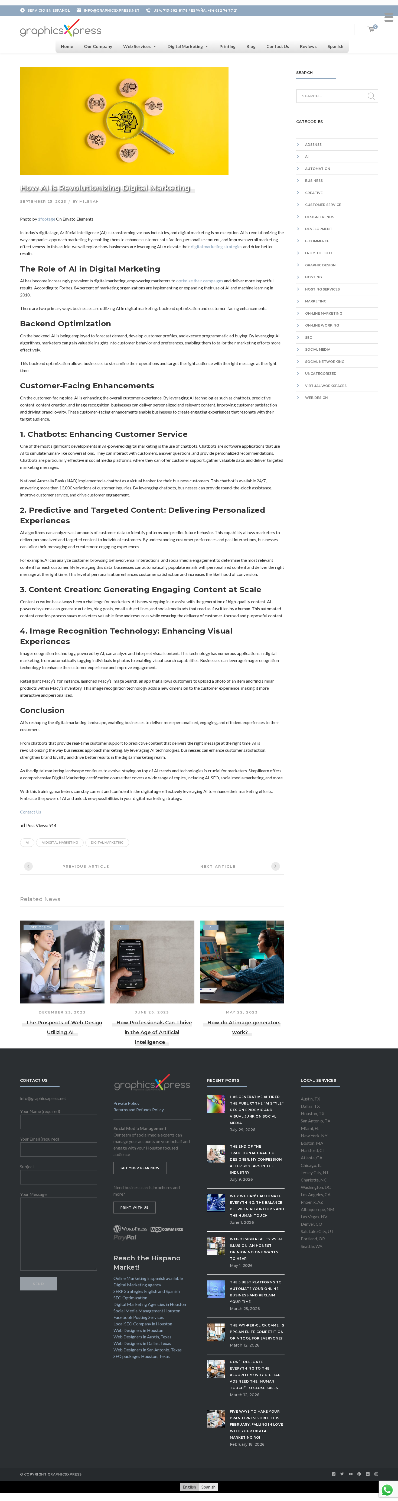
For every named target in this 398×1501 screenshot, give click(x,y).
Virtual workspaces (326, 386)
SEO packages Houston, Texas (141, 1356)
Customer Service (323, 205)
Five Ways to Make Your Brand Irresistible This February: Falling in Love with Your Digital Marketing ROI (256, 1424)
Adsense (313, 145)
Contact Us (277, 46)
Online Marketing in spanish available (148, 1278)
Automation (317, 169)
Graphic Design (320, 265)
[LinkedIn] (368, 1474)
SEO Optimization (130, 1297)
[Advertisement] (337, 468)
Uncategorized (321, 374)
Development (318, 229)
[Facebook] (334, 1474)
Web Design (41, 927)
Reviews (308, 46)
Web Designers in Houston (138, 1330)
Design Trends (319, 217)
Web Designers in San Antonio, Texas (147, 1349)
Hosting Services (322, 289)
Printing (228, 46)
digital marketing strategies (216, 246)
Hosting (313, 277)
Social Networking (324, 362)
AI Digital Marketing (60, 842)
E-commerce (317, 241)
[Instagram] (376, 1474)
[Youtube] (351, 1474)
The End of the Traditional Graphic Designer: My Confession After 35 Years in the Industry (256, 1159)
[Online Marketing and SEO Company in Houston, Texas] (60, 27)
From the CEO (318, 253)
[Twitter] (342, 1474)
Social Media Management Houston (146, 1310)
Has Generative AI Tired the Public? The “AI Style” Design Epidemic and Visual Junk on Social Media (256, 1110)
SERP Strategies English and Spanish (146, 1291)
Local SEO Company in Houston (142, 1323)
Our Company (98, 46)
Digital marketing (107, 842)
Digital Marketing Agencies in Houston (149, 1304)
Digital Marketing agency (137, 1284)
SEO (308, 337)
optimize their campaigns (199, 280)
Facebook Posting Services (138, 1317)
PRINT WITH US (134, 1207)
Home (67, 46)
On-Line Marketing (323, 313)
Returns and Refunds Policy (138, 1109)
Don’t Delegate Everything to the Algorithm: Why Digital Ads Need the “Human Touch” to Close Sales (255, 1375)
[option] (62, 979)
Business (314, 181)
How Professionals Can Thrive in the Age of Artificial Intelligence (154, 1032)
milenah (89, 201)
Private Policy (126, 1103)
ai (27, 842)
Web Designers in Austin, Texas (142, 1336)
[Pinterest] (359, 1474)
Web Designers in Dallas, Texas (142, 1343)
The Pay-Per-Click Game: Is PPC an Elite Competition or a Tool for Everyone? (257, 1331)
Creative (314, 193)
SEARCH (371, 96)
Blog (251, 46)
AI (121, 927)
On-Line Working (322, 325)
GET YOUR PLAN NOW (140, 1168)
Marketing (316, 301)
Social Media (317, 349)
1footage (46, 218)
